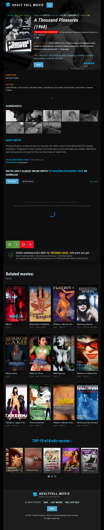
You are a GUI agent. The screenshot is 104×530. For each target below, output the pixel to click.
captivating (53, 55)
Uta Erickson (23, 87)
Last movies (57, 502)
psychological (39, 58)
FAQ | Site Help (72, 502)
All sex (63, 15)
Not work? (94, 181)
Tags (45, 502)
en (37, 37)
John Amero (80, 87)
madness (80, 55)
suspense (50, 58)
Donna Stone (69, 87)
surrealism (89, 55)
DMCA (52, 509)
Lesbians (72, 15)
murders (62, 55)
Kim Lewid (58, 87)
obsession (71, 55)
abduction (43, 55)
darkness (59, 58)
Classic (26, 171)
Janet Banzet (11, 87)
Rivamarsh (23, 162)
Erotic (47, 15)
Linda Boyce (48, 87)
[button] (49, 476)
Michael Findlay (12, 78)
